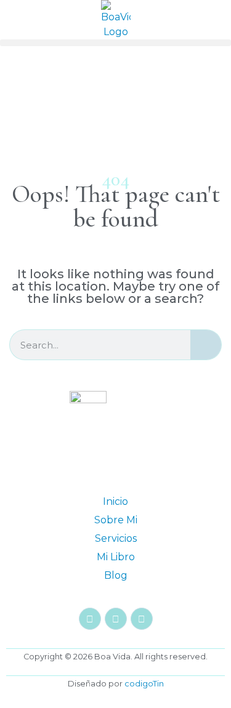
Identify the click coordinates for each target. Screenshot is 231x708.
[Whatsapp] (142, 619)
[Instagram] (90, 619)
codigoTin (144, 683)
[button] (115, 42)
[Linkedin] (116, 619)
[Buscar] (205, 345)
